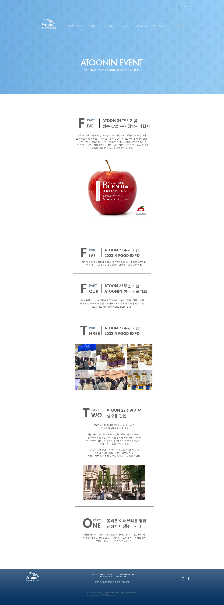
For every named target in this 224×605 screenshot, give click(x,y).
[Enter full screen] (142, 496)
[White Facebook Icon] (189, 578)
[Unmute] (91, 496)
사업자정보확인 (105, 593)
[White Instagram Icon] (182, 578)
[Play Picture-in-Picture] (137, 496)
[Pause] (86, 496)
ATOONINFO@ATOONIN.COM (113, 576)
